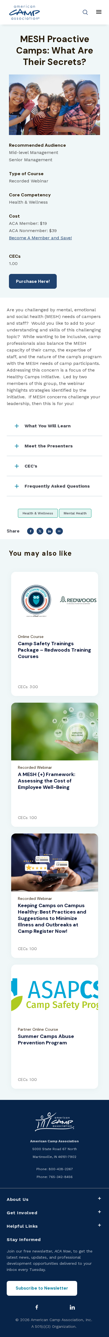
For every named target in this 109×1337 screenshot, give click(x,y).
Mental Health (75, 513)
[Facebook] (36, 1307)
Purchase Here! (33, 281)
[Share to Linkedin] (49, 531)
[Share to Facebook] (30, 531)
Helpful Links (22, 1226)
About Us (18, 1199)
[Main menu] (98, 12)
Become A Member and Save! (40, 237)
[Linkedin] (72, 1307)
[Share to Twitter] (40, 531)
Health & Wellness (38, 513)
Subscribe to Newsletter (42, 1288)
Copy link (59, 531)
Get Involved (22, 1212)
